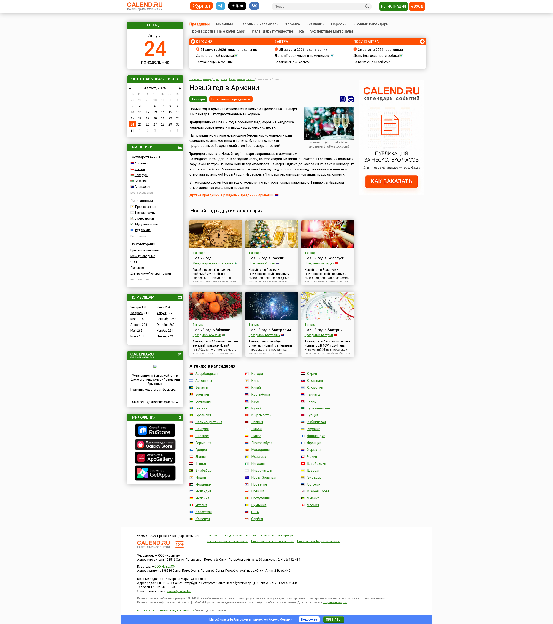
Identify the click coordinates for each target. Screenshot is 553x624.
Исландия (203, 491)
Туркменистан (318, 408)
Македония (260, 450)
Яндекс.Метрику (280, 619)
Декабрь (163, 336)
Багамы (201, 387)
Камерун (202, 519)
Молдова (258, 457)
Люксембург (261, 443)
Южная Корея (318, 491)
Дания (200, 457)
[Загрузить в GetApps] (155, 473)
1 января (198, 99)
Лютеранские (144, 218)
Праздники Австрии (319, 335)
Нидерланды (261, 470)
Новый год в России (266, 258)
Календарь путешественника (278, 31)
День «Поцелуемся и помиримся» (302, 56)
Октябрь (163, 324)
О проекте (213, 535)
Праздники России (262, 263)
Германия (203, 443)
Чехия (312, 457)
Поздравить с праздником (230, 99)
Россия (140, 169)
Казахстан (203, 512)
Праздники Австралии (264, 335)
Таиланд (313, 394)
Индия (200, 477)
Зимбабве (203, 470)
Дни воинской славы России (150, 273)
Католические (145, 212)
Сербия (257, 519)
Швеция (313, 470)
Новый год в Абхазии (211, 330)
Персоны (339, 24)
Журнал (201, 5)
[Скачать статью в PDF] (343, 99)
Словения (315, 387)
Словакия (315, 381)
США (255, 512)
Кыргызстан (261, 415)
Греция (201, 450)
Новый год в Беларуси (324, 258)
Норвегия (259, 484)
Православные (145, 207)
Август (161, 313)
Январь (135, 307)
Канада (257, 374)
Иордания (203, 484)
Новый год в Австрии (324, 330)
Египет (200, 464)
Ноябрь (162, 330)
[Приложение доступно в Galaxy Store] (155, 445)
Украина (313, 429)
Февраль (136, 313)
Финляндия (316, 436)
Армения (141, 163)
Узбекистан (316, 422)
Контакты (267, 535)
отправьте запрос (335, 602)
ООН (133, 262)
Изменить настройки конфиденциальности (165, 610)
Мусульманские (146, 224)
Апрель (135, 324)
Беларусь (141, 175)
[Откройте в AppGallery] (155, 458)
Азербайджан (206, 374)
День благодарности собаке (376, 56)
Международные (142, 256)
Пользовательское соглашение (272, 541)
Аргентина (203, 381)
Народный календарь (259, 24)
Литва (256, 436)
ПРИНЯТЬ (333, 619)
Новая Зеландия (264, 477)
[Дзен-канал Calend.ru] (237, 6)
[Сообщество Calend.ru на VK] (254, 6)
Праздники (199, 24)
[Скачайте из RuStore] (155, 431)
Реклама (251, 535)
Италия (201, 505)
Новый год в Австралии (270, 330)
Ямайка (313, 498)
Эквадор (314, 477)
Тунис (311, 401)
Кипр (255, 381)
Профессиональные (144, 250)
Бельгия (202, 394)
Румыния (258, 505)
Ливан (256, 429)
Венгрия (202, 429)
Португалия (260, 498)
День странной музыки (215, 56)
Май (133, 330)
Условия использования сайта (227, 541)
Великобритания (208, 422)
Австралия (142, 186)
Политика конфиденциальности (318, 541)
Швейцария (316, 464)
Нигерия (258, 464)
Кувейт (257, 408)
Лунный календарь (371, 24)
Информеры (286, 535)
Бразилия (203, 415)
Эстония (313, 484)
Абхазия (141, 181)
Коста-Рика (260, 394)
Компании (315, 24)
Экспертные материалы (331, 31)
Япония (313, 505)
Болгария (203, 401)
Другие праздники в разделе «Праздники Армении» (231, 195)
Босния (201, 408)
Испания (202, 498)
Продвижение (233, 535)
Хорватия (314, 450)
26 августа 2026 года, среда (380, 50)
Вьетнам (202, 436)
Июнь (134, 336)
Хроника (292, 24)
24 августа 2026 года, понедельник (228, 50)
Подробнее (309, 619)
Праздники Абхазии (207, 335)
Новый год (202, 258)
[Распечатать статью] (351, 99)
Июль (160, 307)
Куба (255, 401)
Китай (256, 387)
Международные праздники (213, 263)
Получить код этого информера (153, 389)
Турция (312, 415)
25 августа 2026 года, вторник (303, 50)
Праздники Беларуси (319, 263)
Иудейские (143, 230)
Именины (224, 24)
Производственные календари (217, 31)
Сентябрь (163, 319)
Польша (257, 491)
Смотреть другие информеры (153, 402)
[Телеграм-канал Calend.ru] (220, 6)
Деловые (137, 267)
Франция (314, 443)
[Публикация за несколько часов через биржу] (391, 193)
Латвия (257, 422)
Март (134, 319)
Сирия (312, 374)
